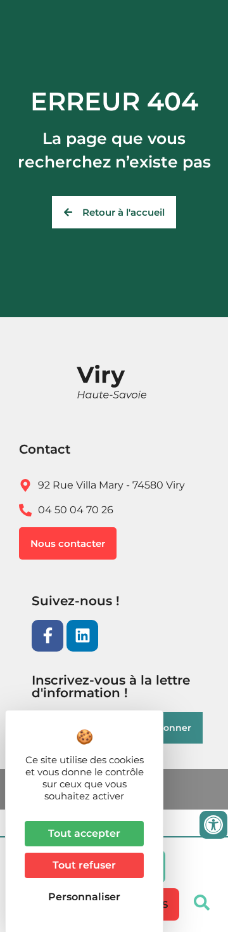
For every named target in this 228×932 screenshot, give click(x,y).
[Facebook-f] (47, 636)
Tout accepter (84, 833)
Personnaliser (84, 897)
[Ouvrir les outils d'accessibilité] (213, 825)
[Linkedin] (82, 636)
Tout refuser (84, 865)
